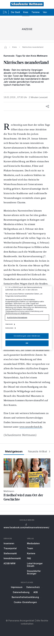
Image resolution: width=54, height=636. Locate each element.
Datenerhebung (21, 592)
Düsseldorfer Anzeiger (34, 572)
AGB (35, 592)
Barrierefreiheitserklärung (25, 597)
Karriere (31, 553)
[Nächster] (48, 451)
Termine (36, 12)
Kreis (25, 12)
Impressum (16, 587)
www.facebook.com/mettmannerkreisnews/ (26, 527)
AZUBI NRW (9, 563)
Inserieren (9, 543)
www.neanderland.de (30, 426)
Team (30, 548)
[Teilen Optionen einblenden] (47, 106)
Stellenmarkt (10, 553)
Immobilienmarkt (12, 558)
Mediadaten (33, 543)
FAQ (29, 558)
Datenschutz (33, 587)
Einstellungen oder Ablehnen (27, 336)
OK (27, 343)
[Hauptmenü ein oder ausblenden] (4, 12)
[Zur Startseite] (27, 4)
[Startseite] (5, 47)
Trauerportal (10, 548)
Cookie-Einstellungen (25, 602)
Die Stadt (15, 12)
